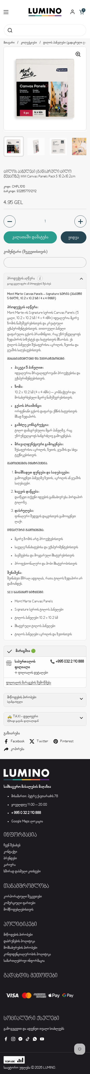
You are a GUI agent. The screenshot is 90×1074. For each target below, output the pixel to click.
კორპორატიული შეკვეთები (23, 897)
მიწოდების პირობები (18, 935)
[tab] (31, 672)
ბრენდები (10, 858)
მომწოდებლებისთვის (18, 910)
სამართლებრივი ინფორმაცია (24, 961)
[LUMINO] (45, 12)
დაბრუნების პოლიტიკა (19, 941)
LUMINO (49, 1068)
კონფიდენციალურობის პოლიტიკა (27, 954)
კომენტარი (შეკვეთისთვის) (25, 251)
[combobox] (45, 30)
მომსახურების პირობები (20, 948)
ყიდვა (73, 237)
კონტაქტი (10, 852)
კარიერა (10, 865)
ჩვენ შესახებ (12, 845)
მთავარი (9, 42)
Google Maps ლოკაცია (27, 821)
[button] (81, 12)
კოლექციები (29, 42)
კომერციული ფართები (19, 903)
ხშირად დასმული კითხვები (22, 871)
